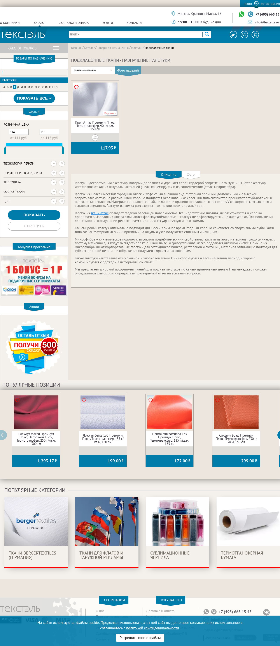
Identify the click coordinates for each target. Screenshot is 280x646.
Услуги (107, 23)
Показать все (32, 98)
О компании (10, 23)
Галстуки (9, 80)
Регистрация (270, 3)
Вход (248, 3)
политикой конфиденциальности (152, 628)
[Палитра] (233, 34)
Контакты (134, 23)
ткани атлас (99, 213)
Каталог (39, 23)
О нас (100, 611)
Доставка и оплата (74, 23)
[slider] (5, 151)
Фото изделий (128, 70)
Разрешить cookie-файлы (140, 638)
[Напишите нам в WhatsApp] (241, 14)
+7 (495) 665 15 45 (235, 612)
